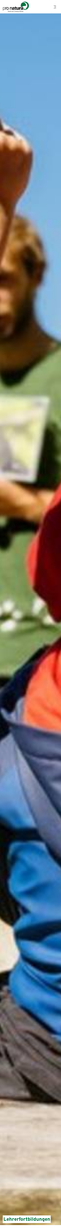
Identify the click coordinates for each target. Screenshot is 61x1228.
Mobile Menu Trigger (55, 7)
